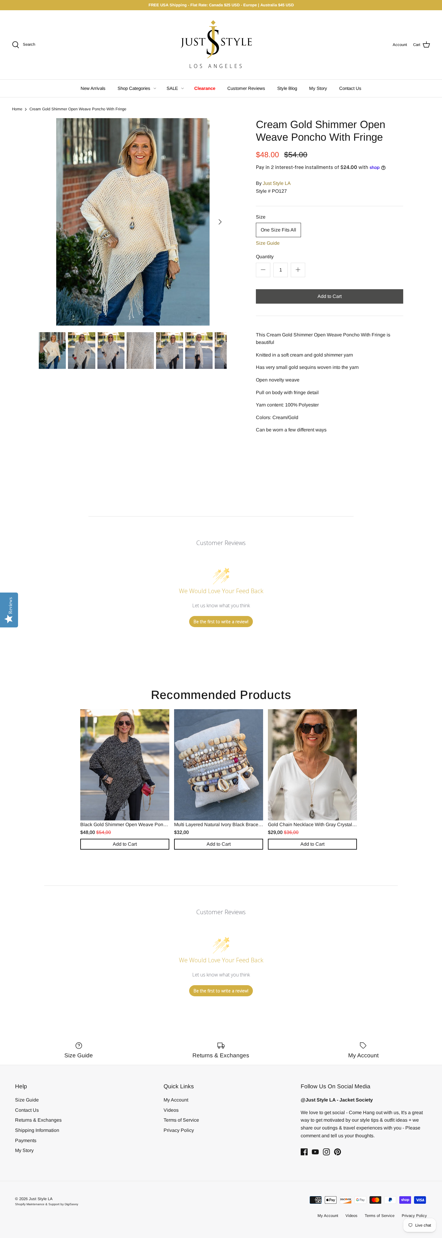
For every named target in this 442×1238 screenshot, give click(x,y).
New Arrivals (93, 88)
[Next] (220, 221)
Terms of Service (181, 1120)
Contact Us (350, 88)
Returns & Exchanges (38, 1120)
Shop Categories (134, 88)
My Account (176, 1099)
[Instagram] (326, 1151)
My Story (318, 88)
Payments (25, 1140)
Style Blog (287, 88)
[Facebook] (304, 1151)
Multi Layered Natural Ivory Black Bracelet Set (223, 824)
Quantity (265, 256)
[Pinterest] (337, 1151)
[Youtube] (315, 1151)
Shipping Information (37, 1130)
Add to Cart (330, 296)
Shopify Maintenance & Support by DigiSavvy (46, 1204)
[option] (133, 222)
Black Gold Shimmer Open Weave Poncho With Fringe (138, 824)
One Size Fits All (278, 229)
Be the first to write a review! (221, 621)
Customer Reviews (246, 88)
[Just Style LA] (221, 44)
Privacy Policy (179, 1130)
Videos (171, 1110)
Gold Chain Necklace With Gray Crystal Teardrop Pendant (329, 824)
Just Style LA (277, 183)
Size (261, 216)
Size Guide (268, 243)
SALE (172, 88)
